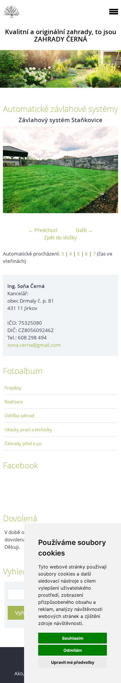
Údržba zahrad (19, 415)
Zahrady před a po (23, 443)
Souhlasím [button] (72, 638)
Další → (84, 230)
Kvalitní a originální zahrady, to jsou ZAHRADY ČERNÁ (60, 35)
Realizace (13, 402)
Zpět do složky (60, 237)
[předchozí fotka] (12, 170)
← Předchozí (42, 230)
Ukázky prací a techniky (28, 429)
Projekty (12, 388)
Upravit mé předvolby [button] (72, 662)
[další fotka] (108, 170)
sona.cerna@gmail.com (34, 345)
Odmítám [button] (72, 650)
